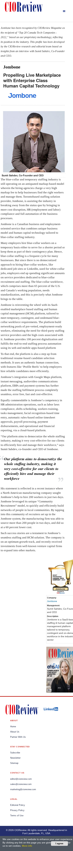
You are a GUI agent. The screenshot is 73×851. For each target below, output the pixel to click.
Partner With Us (18, 737)
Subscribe (15, 753)
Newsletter (15, 758)
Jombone (52, 601)
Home (13, 726)
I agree (59, 843)
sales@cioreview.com (21, 784)
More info (27, 845)
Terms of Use (16, 815)
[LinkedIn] (51, 709)
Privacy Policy (17, 810)
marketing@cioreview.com (23, 789)
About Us (14, 732)
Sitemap (14, 763)
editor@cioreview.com (21, 779)
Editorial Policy (17, 805)
